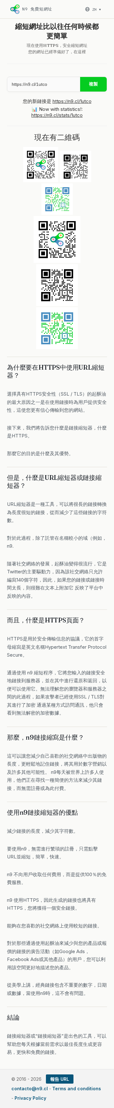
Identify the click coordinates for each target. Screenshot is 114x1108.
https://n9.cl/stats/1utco (57, 115)
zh (96, 9)
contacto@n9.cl (29, 1088)
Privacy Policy (30, 1098)
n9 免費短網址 (37, 9)
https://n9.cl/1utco (72, 101)
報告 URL (59, 1079)
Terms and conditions (76, 1088)
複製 (93, 83)
